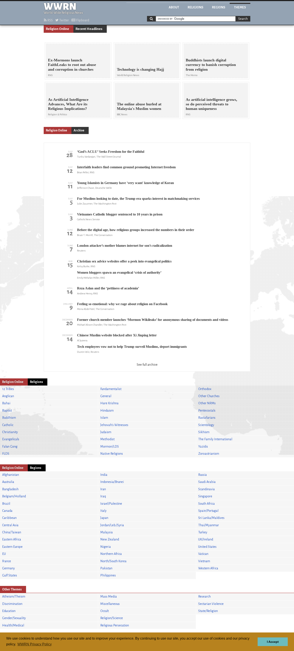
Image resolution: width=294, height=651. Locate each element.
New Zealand (109, 539)
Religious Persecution (114, 625)
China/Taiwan (11, 532)
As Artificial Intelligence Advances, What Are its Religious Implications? (68, 104)
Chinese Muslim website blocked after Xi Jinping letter (117, 335)
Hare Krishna (109, 403)
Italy (103, 510)
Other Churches (209, 396)
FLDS (5, 453)
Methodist (107, 439)
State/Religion (208, 611)
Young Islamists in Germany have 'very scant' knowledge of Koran (125, 183)
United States (207, 546)
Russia (202, 474)
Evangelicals (10, 439)
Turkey (202, 532)
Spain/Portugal (208, 510)
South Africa (206, 503)
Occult (104, 611)
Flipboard (82, 20)
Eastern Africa (11, 539)
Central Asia (10, 525)
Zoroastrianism (208, 453)
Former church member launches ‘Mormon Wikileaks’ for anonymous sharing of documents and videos (152, 320)
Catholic (7, 425)
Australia (8, 482)
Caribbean (9, 518)
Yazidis (203, 446)
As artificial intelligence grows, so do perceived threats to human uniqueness (211, 104)
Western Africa (208, 568)
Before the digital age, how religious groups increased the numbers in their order (135, 230)
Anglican (8, 396)
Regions (218, 7)
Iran (103, 489)
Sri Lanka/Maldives (211, 518)
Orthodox (204, 389)
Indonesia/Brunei (112, 482)
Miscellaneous (110, 604)
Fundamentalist (110, 389)
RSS (50, 20)
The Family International (215, 439)
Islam (104, 417)
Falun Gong (9, 446)
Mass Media (108, 596)
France (6, 561)
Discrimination (12, 604)
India (103, 474)
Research (204, 596)
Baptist (7, 410)
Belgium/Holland (14, 496)
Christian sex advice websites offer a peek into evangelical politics (124, 261)
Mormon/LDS (109, 446)
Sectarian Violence (211, 604)
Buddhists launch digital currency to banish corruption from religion (211, 64)
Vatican (203, 554)
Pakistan (106, 568)
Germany (8, 568)
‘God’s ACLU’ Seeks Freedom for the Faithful (110, 151)
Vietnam (204, 561)
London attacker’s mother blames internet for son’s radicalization (124, 245)
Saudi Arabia (207, 482)
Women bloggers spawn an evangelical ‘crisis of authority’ (119, 272)
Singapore (205, 496)
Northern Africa (111, 554)
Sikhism (203, 432)
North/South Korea (113, 561)
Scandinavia (206, 489)
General (105, 396)
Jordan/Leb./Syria (112, 525)
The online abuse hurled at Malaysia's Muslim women (139, 106)
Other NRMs (207, 403)
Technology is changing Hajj (140, 69)
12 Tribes (8, 389)
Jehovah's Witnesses (114, 425)
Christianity (10, 432)
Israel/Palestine (111, 503)
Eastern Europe (12, 546)
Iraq (103, 496)
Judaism (105, 432)
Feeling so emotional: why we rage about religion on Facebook (122, 304)
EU (4, 554)
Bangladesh (10, 489)
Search (243, 18)
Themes (240, 7)
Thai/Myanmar (208, 525)
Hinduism (107, 410)
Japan (104, 518)
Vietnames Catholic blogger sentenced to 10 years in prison (119, 214)
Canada (7, 510)
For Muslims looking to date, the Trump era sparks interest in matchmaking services (138, 198)
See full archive (147, 364)
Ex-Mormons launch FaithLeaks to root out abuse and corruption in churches (72, 64)
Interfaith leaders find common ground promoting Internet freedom (126, 167)
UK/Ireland (205, 539)
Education (8, 611)
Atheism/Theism (13, 596)
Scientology (206, 425)
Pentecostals (206, 410)
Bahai (6, 403)
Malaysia (106, 532)
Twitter (64, 20)
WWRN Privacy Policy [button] (34, 644)
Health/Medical (13, 625)
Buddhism (9, 417)
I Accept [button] (273, 641)
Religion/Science (111, 618)
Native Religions (111, 453)
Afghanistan (10, 474)
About (174, 7)
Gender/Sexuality (14, 618)
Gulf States (9, 575)
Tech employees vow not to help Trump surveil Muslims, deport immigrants (132, 346)
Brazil (6, 503)
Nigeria (105, 546)
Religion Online (57, 29)
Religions (195, 7)
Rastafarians (206, 417)
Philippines (108, 575)
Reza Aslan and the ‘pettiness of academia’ (108, 288)
